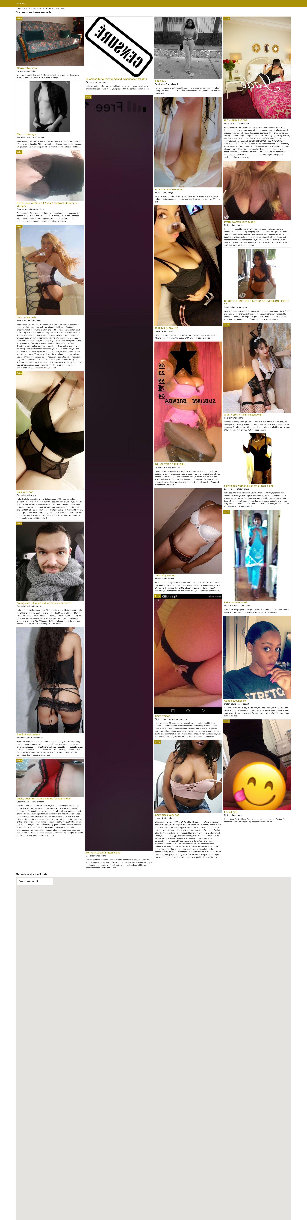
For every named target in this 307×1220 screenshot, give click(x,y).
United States (35, 8)
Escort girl (230, 811)
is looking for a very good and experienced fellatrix (116, 78)
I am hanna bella (26, 317)
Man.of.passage (26, 134)
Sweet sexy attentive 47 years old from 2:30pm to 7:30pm (47, 205)
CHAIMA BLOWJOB (166, 328)
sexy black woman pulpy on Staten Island (249, 485)
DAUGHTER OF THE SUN (170, 464)
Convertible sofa (27, 68)
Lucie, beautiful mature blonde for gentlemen (44, 798)
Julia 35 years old (165, 575)
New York (47, 8)
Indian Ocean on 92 (235, 602)
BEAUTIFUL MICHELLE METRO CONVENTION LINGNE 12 (256, 303)
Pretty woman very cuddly (240, 221)
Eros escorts (21, 8)
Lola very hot (25, 491)
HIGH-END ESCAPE (235, 120)
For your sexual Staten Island (103, 852)
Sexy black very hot (167, 814)
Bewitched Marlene (28, 734)
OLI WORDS (21, 3)
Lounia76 (160, 80)
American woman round (169, 189)
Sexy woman (162, 715)
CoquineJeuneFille (235, 700)
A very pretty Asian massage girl (243, 414)
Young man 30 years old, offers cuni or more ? (44, 603)
